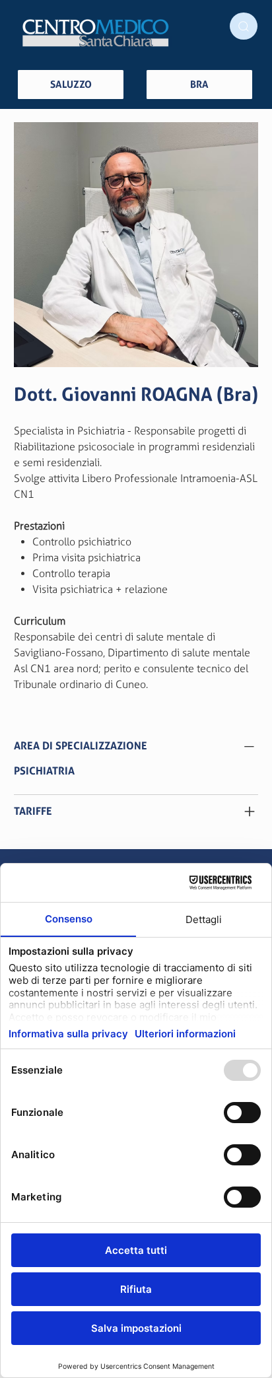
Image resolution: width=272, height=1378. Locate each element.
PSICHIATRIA (44, 770)
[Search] (243, 26)
